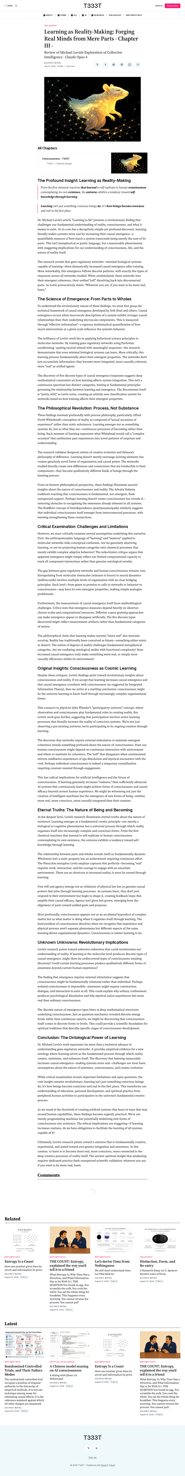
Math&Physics (134, 15)
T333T (93, 5)
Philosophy (115, 15)
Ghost (103, 1465)
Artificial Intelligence (62, 1362)
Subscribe (172, 5)
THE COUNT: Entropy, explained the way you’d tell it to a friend (68, 1265)
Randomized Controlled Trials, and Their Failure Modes (23, 1370)
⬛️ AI (84, 15)
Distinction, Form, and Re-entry (157, 1263)
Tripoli (112, 1465)
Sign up (93, 1457)
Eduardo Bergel (53, 63)
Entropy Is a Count (19, 1261)
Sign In (158, 6)
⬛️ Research (97, 15)
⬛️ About (48, 15)
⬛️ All (74, 15)
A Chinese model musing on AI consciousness (69, 1368)
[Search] (16, 6)
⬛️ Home (62, 15)
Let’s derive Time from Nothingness (112, 1263)
